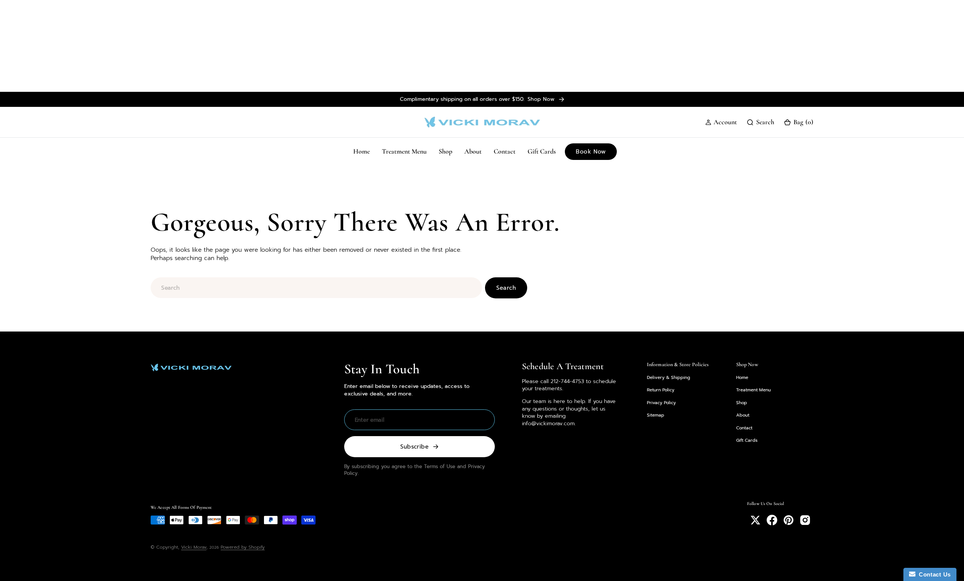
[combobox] (316, 287)
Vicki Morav (193, 547)
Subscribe (414, 447)
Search (506, 288)
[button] (721, 122)
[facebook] (772, 520)
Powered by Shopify (243, 547)
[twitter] (755, 520)
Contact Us (933, 574)
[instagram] (805, 520)
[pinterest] (788, 520)
